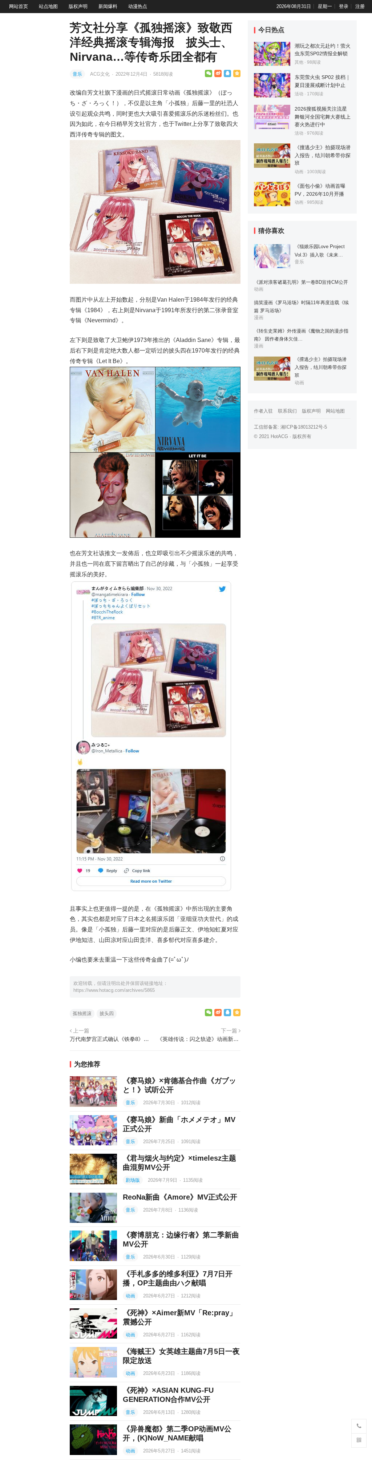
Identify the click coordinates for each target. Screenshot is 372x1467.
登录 (343, 6)
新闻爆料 (107, 6)
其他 (299, 62)
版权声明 (78, 6)
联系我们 (287, 411)
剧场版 (133, 1180)
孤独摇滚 (82, 1013)
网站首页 (18, 6)
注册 (360, 6)
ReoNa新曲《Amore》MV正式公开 (180, 1197)
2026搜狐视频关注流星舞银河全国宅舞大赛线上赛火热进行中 (323, 116)
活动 (299, 93)
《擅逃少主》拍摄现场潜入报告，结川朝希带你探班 (323, 155)
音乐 (77, 74)
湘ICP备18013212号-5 (303, 427)
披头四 (107, 1013)
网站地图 (335, 411)
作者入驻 (263, 411)
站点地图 (48, 6)
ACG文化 (100, 74)
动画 (130, 1296)
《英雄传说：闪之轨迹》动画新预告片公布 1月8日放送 (198, 1039)
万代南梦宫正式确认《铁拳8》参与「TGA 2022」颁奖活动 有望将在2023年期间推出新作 (111, 1039)
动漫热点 (137, 6)
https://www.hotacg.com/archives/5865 (114, 990)
